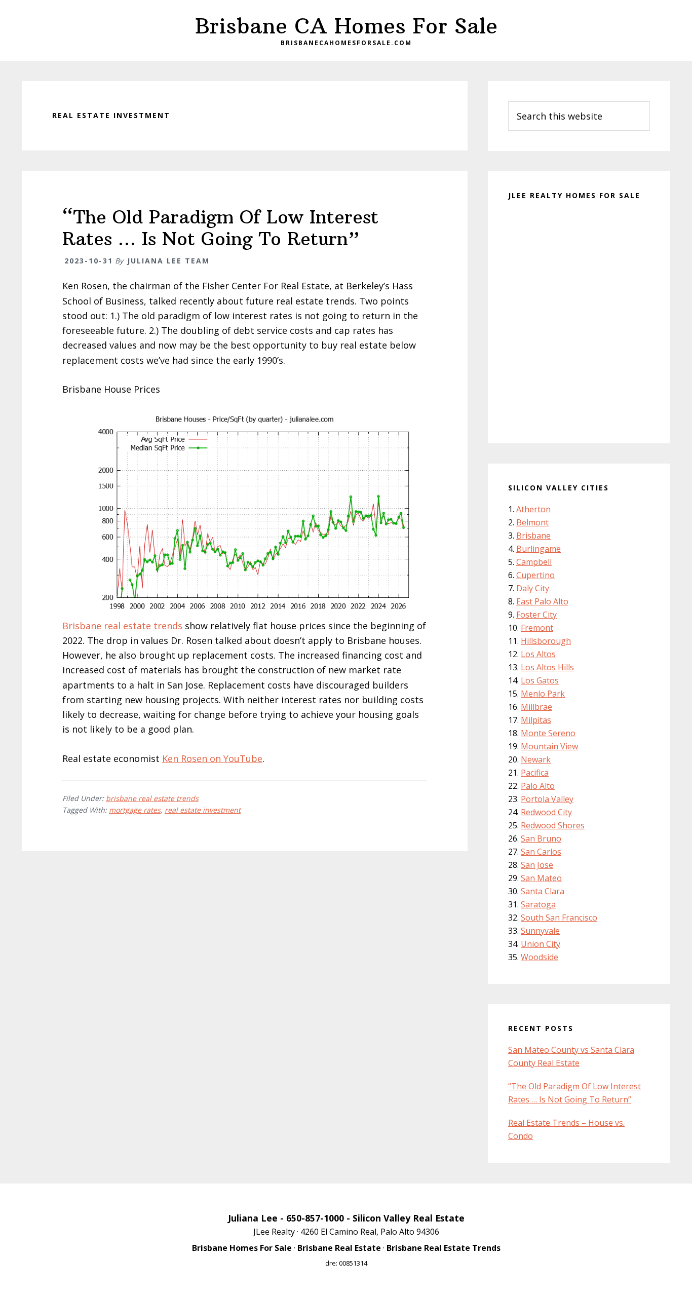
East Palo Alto (542, 601)
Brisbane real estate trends (122, 626)
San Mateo (541, 878)
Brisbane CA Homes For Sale (346, 26)
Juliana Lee (253, 1218)
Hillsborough (546, 640)
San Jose (537, 864)
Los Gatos (540, 680)
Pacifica (535, 772)
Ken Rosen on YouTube (212, 758)
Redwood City (546, 812)
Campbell (534, 561)
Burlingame (538, 548)
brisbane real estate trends (152, 798)
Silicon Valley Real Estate (409, 1218)
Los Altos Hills (547, 667)
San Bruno (541, 838)
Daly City (532, 588)
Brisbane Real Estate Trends (444, 1247)
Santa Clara (542, 891)
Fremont (537, 627)
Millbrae (536, 706)
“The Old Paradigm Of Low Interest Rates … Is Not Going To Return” (220, 228)
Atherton (533, 509)
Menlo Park (543, 693)
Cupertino (535, 575)
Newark (536, 759)
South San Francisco (559, 917)
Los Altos (538, 654)
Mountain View (549, 746)
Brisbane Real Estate (339, 1247)
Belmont (532, 522)
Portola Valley (547, 799)
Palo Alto (538, 785)
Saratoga (538, 904)
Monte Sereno (548, 733)
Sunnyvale (540, 930)
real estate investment (203, 810)
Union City (540, 943)
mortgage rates (135, 810)
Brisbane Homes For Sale (242, 1247)
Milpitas (536, 720)
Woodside (539, 957)
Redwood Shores (553, 825)
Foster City (536, 614)
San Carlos (541, 851)
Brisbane (533, 535)
